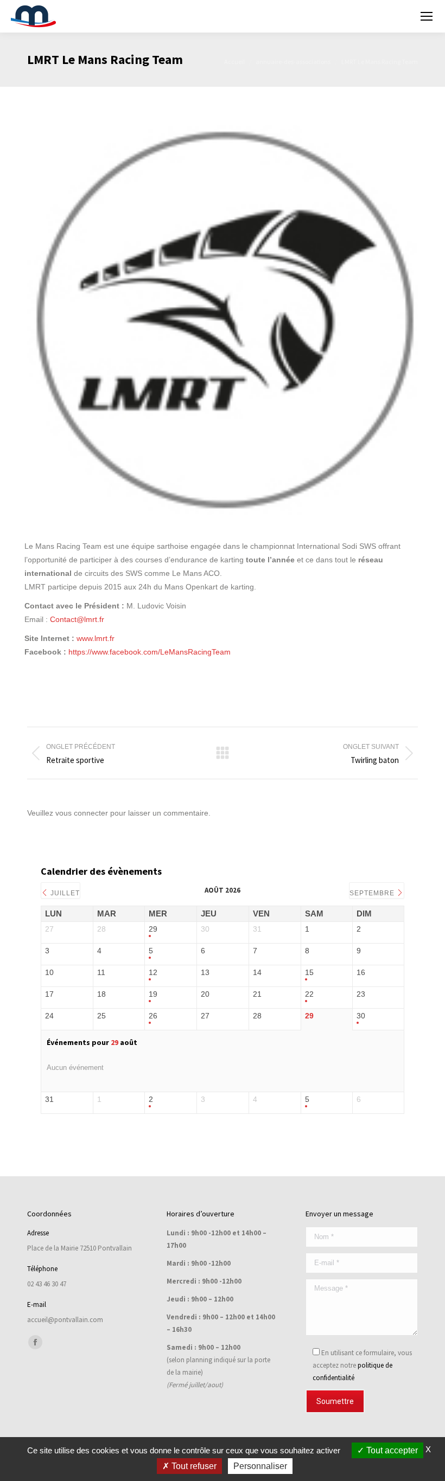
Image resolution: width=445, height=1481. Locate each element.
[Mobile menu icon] (426, 16)
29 (153, 929)
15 (309, 972)
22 (309, 994)
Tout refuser (193, 1466)
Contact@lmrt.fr (77, 619)
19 (153, 994)
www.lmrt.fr (96, 638)
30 (361, 1015)
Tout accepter (391, 1450)
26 (153, 1015)
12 (153, 972)
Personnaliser (260, 1466)
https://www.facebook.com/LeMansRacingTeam (149, 651)
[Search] (398, 16)
